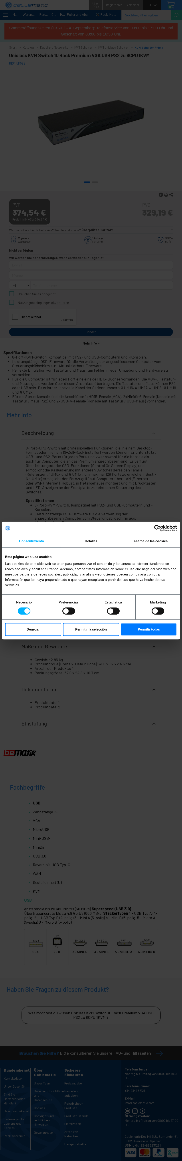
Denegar (33, 629)
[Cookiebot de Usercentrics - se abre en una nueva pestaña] (157, 528)
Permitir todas (149, 629)
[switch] (68, 611)
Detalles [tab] (91, 541)
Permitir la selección (91, 629)
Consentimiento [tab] (31, 541)
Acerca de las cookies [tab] (150, 541)
